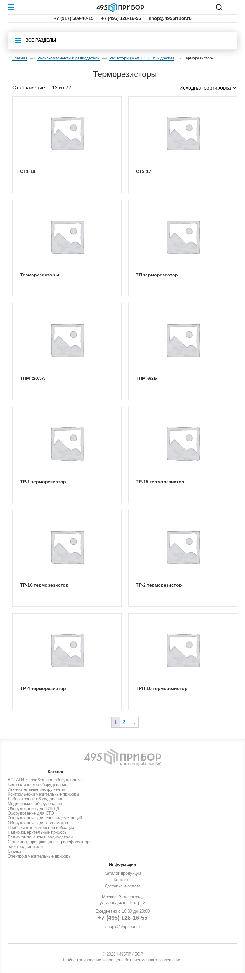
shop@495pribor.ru (170, 18)
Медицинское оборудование (35, 803)
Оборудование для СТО (31, 813)
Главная (19, 58)
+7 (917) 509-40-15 (73, 18)
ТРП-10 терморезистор (162, 688)
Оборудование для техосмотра (38, 822)
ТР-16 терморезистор (44, 584)
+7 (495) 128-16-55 (121, 18)
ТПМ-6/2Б (146, 378)
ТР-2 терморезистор (159, 584)
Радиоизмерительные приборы (37, 832)
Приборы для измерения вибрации (41, 827)
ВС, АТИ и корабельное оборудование (45, 779)
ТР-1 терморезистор (43, 481)
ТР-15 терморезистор (160, 481)
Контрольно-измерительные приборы (43, 794)
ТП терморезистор (157, 274)
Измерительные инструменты (36, 789)
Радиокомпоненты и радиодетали (68, 58)
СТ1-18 (27, 171)
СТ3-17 (143, 171)
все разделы (41, 40)
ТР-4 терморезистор (43, 688)
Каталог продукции (122, 873)
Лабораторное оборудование (35, 798)
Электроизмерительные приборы (39, 856)
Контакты (122, 879)
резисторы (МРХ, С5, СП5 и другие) (141, 58)
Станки (14, 851)
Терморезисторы (39, 274)
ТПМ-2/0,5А (32, 378)
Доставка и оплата (123, 886)
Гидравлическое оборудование (37, 784)
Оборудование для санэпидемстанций (45, 818)
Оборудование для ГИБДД (33, 808)
